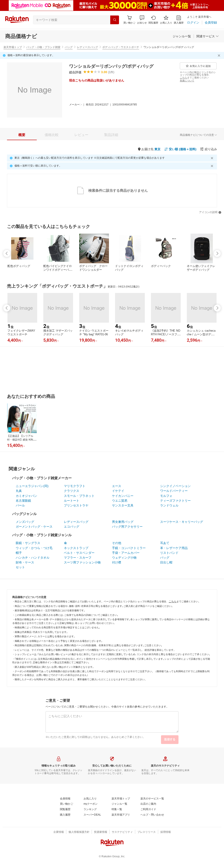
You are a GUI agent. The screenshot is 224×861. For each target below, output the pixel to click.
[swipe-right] (217, 253)
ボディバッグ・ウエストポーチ (120, 47)
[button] (142, 19)
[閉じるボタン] (219, 55)
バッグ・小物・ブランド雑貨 (43, 47)
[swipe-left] (6, 253)
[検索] (114, 19)
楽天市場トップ (13, 47)
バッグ (69, 47)
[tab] (22, 135)
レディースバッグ (87, 47)
